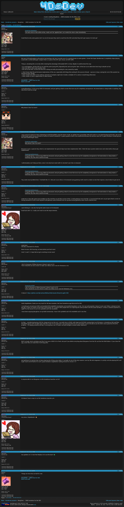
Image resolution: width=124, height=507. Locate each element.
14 (15, 25)
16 (18, 25)
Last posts (64, 12)
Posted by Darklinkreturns (31, 154)
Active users (56, 12)
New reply (120, 22)
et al (34, 504)
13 (13, 25)
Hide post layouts (111, 22)
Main (35, 12)
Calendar (70, 12)
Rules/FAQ (41, 12)
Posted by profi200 (29, 285)
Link (118, 26)
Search (88, 12)
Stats (75, 12)
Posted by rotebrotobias (31, 141)
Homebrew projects (11, 22)
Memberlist (48, 12)
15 (17, 25)
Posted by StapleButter (31, 30)
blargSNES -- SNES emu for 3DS (30, 80)
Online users (81, 12)
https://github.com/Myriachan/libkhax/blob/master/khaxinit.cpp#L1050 (48, 293)
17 (20, 25)
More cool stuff (25, 81)
